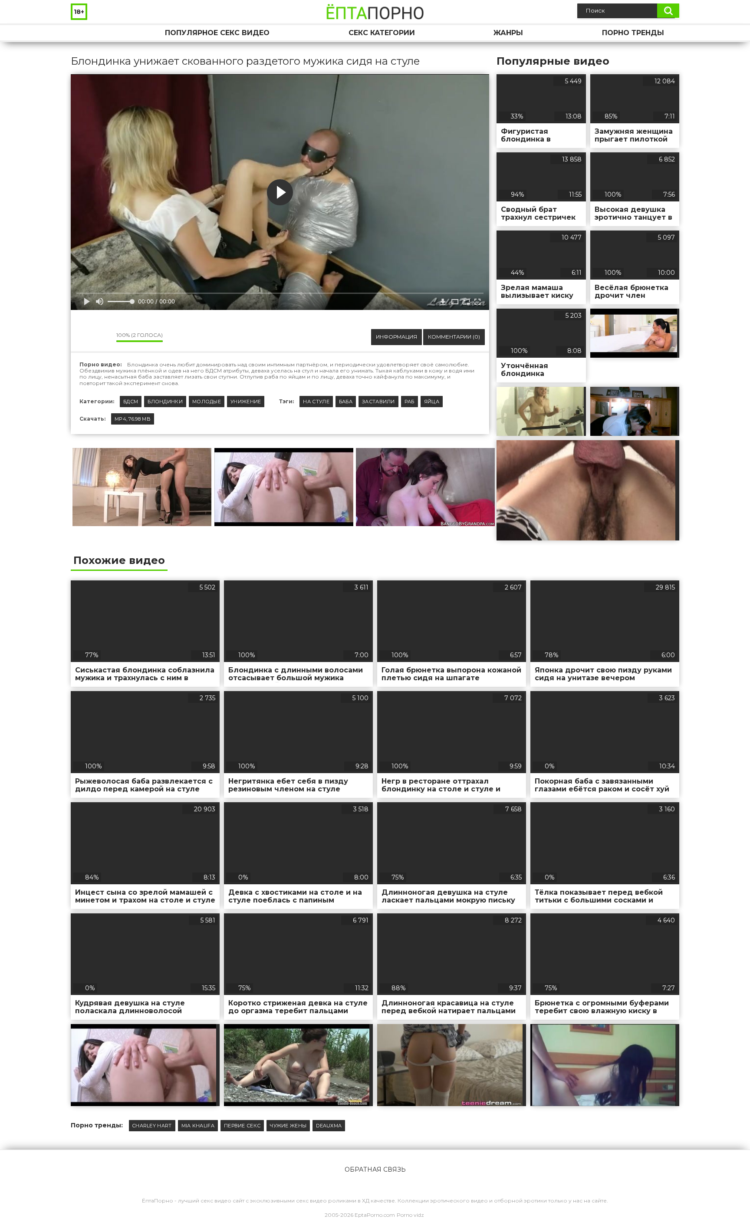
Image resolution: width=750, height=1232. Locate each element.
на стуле (316, 402)
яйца (431, 402)
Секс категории (382, 33)
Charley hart (152, 1126)
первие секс (242, 1126)
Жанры (508, 33)
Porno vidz (410, 1215)
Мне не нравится (103, 337)
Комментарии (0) (454, 336)
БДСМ (130, 402)
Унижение (245, 402)
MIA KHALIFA (197, 1126)
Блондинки (165, 402)
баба (345, 402)
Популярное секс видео (217, 33)
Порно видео (86, 32)
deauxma (329, 1126)
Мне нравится (83, 337)
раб (409, 402)
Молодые (206, 402)
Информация (396, 336)
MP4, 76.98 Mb (133, 419)
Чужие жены (288, 1126)
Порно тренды (633, 33)
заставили (378, 402)
